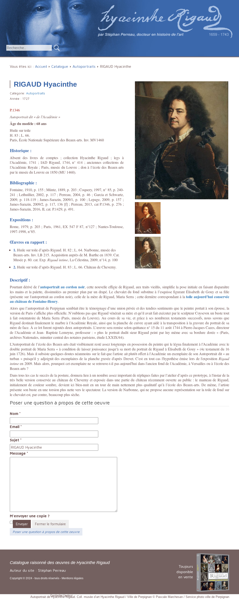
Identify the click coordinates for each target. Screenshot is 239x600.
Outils (172, 59)
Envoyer (22, 524)
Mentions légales (72, 578)
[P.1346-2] (148, 217)
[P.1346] (181, 140)
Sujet (16, 440)
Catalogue (79, 59)
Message (19, 453)
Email (16, 427)
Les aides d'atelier (141, 59)
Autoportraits (84, 66)
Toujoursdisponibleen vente (184, 571)
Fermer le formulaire (50, 524)
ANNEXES (196, 59)
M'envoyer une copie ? (29, 516)
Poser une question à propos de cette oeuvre (46, 532)
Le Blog (222, 59)
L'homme (106, 59)
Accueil (57, 59)
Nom (15, 413)
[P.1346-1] (148, 252)
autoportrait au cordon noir (62, 286)
